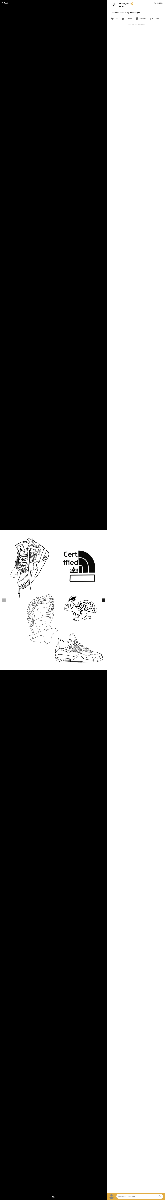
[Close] (5, 3)
